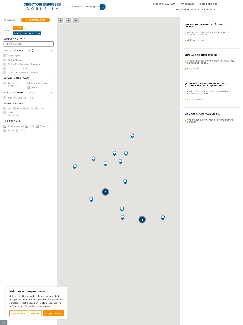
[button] (126, 153)
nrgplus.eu (193, 68)
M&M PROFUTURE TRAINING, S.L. (202, 114)
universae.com (195, 99)
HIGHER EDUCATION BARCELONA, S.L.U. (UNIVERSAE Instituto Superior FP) (206, 84)
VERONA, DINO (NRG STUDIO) (201, 55)
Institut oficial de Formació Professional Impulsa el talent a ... (208, 92)
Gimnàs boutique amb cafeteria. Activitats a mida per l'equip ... (210, 62)
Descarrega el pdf (36, 20)
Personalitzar (18, 313)
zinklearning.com (196, 40)
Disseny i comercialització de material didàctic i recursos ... (208, 33)
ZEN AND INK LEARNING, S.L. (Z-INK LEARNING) (203, 25)
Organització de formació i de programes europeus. (210, 121)
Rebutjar (35, 313)
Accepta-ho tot (53, 313)
